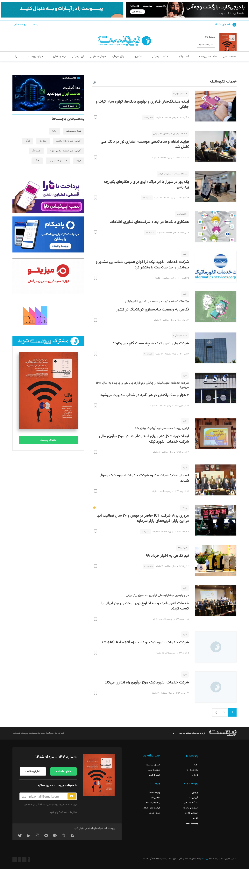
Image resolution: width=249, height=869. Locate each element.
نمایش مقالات (32, 771)
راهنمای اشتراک (222, 25)
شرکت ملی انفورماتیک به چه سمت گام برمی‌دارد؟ (151, 343)
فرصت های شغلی (151, 808)
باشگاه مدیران (180, 174)
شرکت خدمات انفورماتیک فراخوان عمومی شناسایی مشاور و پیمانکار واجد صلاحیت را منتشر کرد (142, 265)
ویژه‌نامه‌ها (154, 793)
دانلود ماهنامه (63, 771)
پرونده (184, 507)
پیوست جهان (191, 823)
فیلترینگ (36, 151)
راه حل (195, 818)
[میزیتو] (48, 276)
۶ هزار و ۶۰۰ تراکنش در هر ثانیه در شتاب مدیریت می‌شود (144, 395)
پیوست (204, 858)
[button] (15, 56)
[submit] (72, 796)
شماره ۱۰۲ (150, 232)
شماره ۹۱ (148, 354)
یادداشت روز (192, 770)
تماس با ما (155, 798)
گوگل (27, 141)
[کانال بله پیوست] (62, 10)
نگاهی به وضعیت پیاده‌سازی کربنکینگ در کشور (152, 309)
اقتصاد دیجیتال (180, 133)
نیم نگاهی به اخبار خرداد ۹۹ (167, 556)
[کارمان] (48, 315)
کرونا (78, 161)
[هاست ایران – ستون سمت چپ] (48, 93)
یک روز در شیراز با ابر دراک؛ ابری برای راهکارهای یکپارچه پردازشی (146, 184)
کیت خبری (154, 813)
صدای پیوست (153, 765)
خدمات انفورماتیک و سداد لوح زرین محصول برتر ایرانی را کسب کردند (145, 606)
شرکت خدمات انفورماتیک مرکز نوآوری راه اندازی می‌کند (147, 682)
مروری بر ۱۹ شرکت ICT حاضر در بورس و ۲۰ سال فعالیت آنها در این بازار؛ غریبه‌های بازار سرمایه (142, 518)
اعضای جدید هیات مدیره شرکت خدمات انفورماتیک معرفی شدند (143, 478)
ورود (35, 25)
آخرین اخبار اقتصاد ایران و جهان (65, 151)
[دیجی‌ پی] (187, 10)
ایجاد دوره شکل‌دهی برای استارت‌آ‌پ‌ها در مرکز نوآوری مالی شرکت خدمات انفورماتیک (144, 439)
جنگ (37, 161)
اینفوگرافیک (182, 214)
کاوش (195, 775)
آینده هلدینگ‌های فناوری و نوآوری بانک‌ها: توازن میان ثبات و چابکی (142, 104)
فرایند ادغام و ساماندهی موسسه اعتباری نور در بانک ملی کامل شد (145, 144)
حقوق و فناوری (191, 813)
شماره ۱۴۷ (209, 37)
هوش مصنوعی (73, 131)
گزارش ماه (182, 548)
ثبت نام (18, 25)
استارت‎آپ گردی (165, 174)
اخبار (185, 254)
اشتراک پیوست (48, 440)
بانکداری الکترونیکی (161, 133)
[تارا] (48, 195)
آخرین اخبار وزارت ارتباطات (68, 141)
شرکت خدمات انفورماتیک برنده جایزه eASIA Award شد (145, 642)
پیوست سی (154, 770)
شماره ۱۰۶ (146, 198)
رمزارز (54, 131)
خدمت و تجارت (180, 93)
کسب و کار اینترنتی (58, 161)
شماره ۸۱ (145, 531)
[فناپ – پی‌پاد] (48, 234)
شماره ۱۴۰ (148, 117)
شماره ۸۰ (148, 566)
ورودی (195, 793)
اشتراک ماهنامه (206, 45)
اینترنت (42, 141)
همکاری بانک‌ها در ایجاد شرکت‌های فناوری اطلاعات (149, 222)
